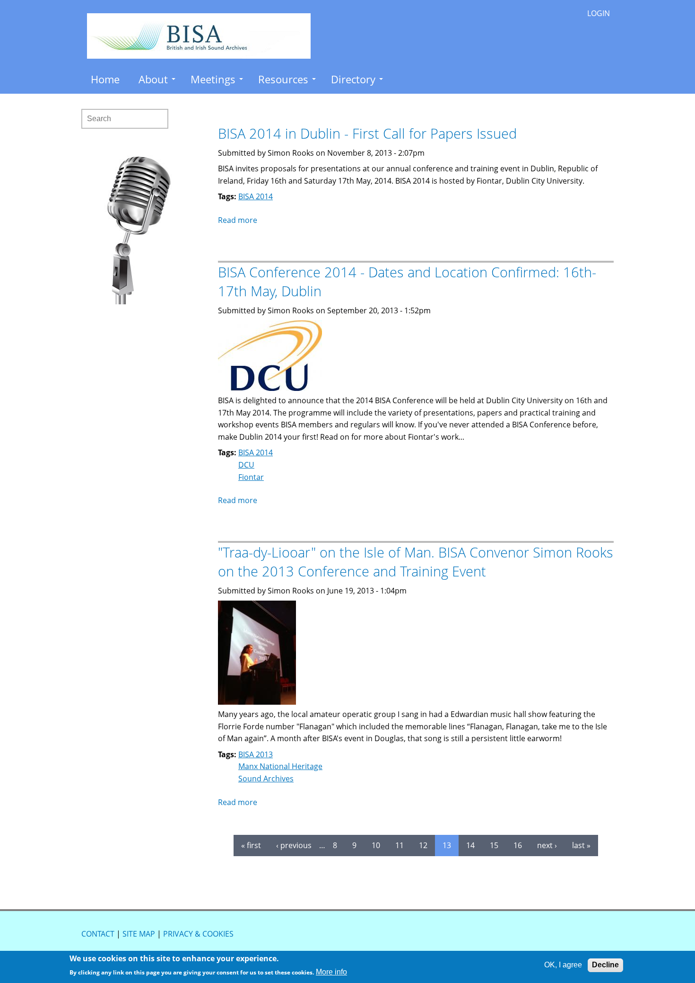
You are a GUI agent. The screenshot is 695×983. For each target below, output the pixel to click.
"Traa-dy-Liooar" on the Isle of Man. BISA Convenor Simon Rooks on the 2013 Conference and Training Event (415, 562)
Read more (237, 220)
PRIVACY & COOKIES (198, 934)
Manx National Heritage (280, 766)
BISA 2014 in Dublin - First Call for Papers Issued (367, 133)
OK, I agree (563, 965)
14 (470, 845)
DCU (246, 465)
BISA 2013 (255, 754)
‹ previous (294, 845)
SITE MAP (138, 934)
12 (423, 845)
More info (331, 972)
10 (376, 845)
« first (251, 845)
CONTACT (97, 934)
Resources (283, 79)
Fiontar (251, 477)
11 (399, 845)
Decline (605, 965)
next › (547, 845)
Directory (353, 79)
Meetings (213, 79)
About (153, 79)
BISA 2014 (255, 196)
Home (105, 79)
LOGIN (598, 13)
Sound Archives (266, 778)
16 (517, 845)
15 (494, 845)
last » (581, 845)
